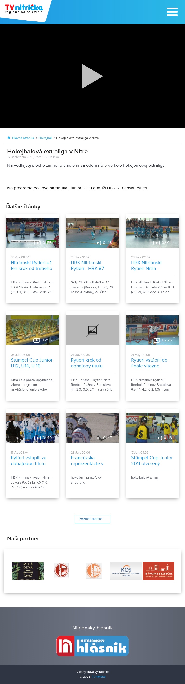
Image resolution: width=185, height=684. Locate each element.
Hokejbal (45, 138)
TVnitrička (99, 677)
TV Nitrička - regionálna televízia (26, 11)
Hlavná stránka (23, 138)
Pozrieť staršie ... (92, 519)
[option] (27, 571)
